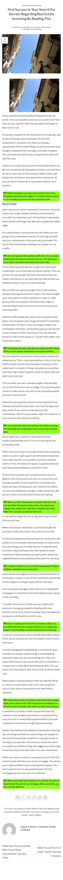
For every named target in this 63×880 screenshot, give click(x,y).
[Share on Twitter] (28, 797)
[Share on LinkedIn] (45, 797)
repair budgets (35, 815)
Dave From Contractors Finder (36, 28)
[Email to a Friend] (34, 797)
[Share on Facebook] (23, 797)
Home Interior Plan (31, 5)
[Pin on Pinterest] (39, 797)
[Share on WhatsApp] (17, 797)
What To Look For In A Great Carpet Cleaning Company (49, 851)
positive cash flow (22, 812)
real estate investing (40, 812)
